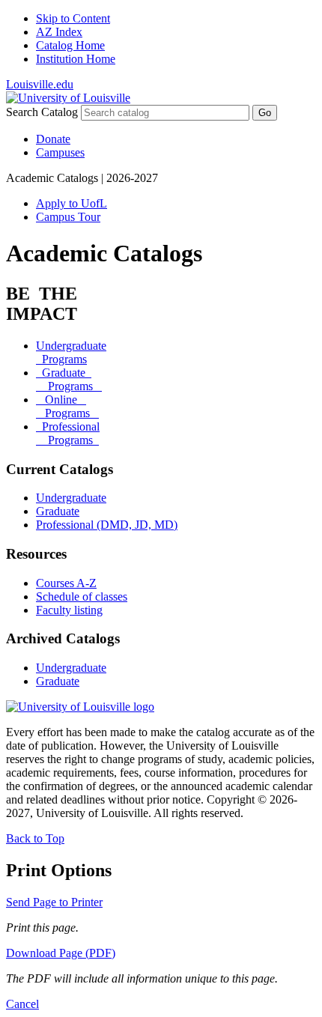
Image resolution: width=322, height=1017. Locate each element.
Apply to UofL (71, 203)
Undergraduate (71, 497)
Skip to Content (73, 18)
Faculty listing (69, 610)
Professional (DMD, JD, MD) (106, 524)
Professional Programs (68, 433)
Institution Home (75, 58)
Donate (53, 139)
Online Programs (67, 406)
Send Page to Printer (54, 902)
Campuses (60, 152)
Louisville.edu (39, 84)
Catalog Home (70, 45)
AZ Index (59, 31)
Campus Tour (68, 216)
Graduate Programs (69, 379)
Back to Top (35, 838)
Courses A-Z (66, 583)
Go (264, 112)
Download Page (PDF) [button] (60, 953)
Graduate (57, 511)
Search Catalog (42, 112)
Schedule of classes (81, 596)
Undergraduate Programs (71, 352)
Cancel (22, 1004)
